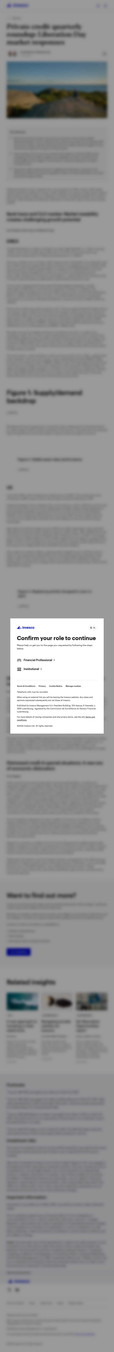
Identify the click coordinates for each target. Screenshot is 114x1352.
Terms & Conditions (26, 686)
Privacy (42, 686)
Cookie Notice (55, 686)
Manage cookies (73, 686)
